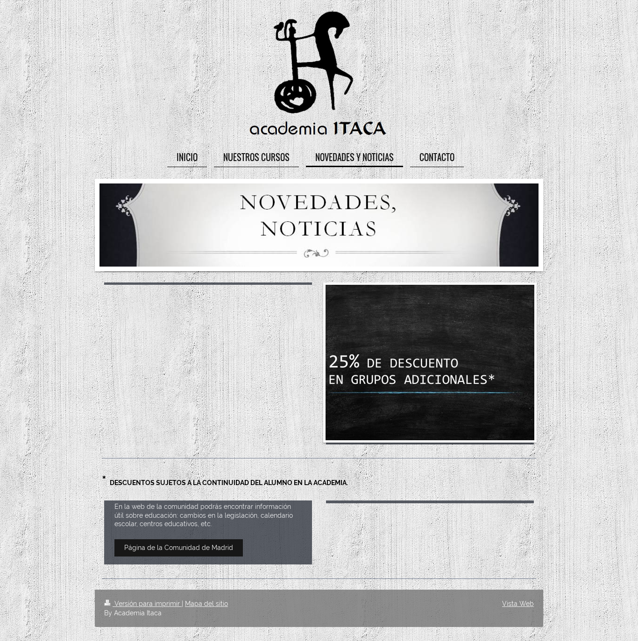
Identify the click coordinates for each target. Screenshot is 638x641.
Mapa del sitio (206, 603)
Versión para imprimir (147, 603)
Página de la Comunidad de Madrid (178, 547)
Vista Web (518, 603)
